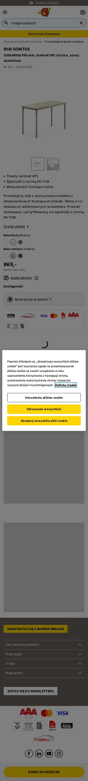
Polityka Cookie (65, 385)
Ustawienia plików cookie (44, 397)
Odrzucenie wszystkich (44, 409)
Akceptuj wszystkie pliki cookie (44, 421)
